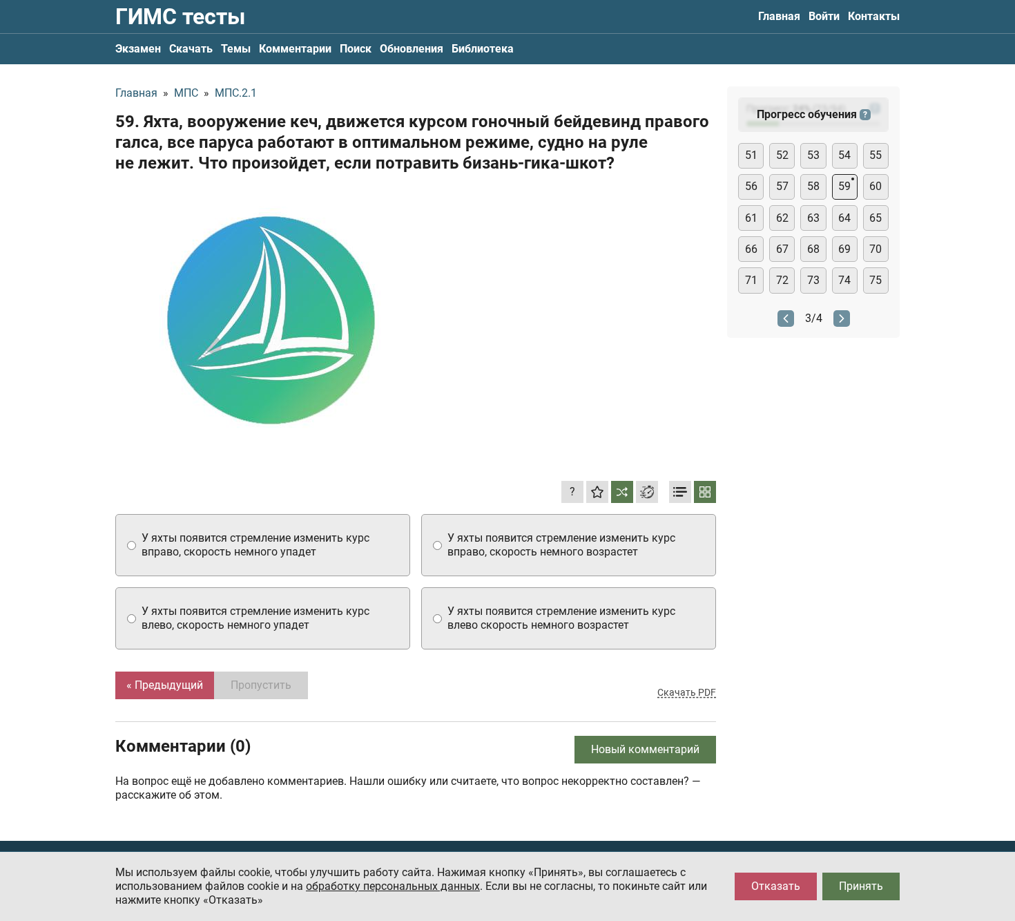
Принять (861, 886)
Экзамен (138, 48)
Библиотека (483, 48)
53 (813, 155)
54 (844, 155)
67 (782, 249)
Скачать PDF (686, 692)
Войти (824, 16)
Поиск (355, 48)
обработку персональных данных (393, 886)
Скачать (191, 48)
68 (813, 249)
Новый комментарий (645, 749)
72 (782, 280)
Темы (236, 48)
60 (875, 186)
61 (751, 218)
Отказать (775, 886)
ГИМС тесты (180, 16)
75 (875, 280)
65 (875, 218)
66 (751, 249)
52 (782, 155)
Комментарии (295, 48)
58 (813, 186)
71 (751, 280)
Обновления (411, 48)
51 (751, 155)
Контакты (874, 16)
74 (844, 280)
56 (751, 186)
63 (813, 218)
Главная (779, 16)
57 (782, 186)
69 (844, 249)
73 (813, 280)
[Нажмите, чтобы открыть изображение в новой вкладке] (270, 319)
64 (844, 218)
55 (875, 155)
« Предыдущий (164, 685)
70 (875, 249)
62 (782, 218)
